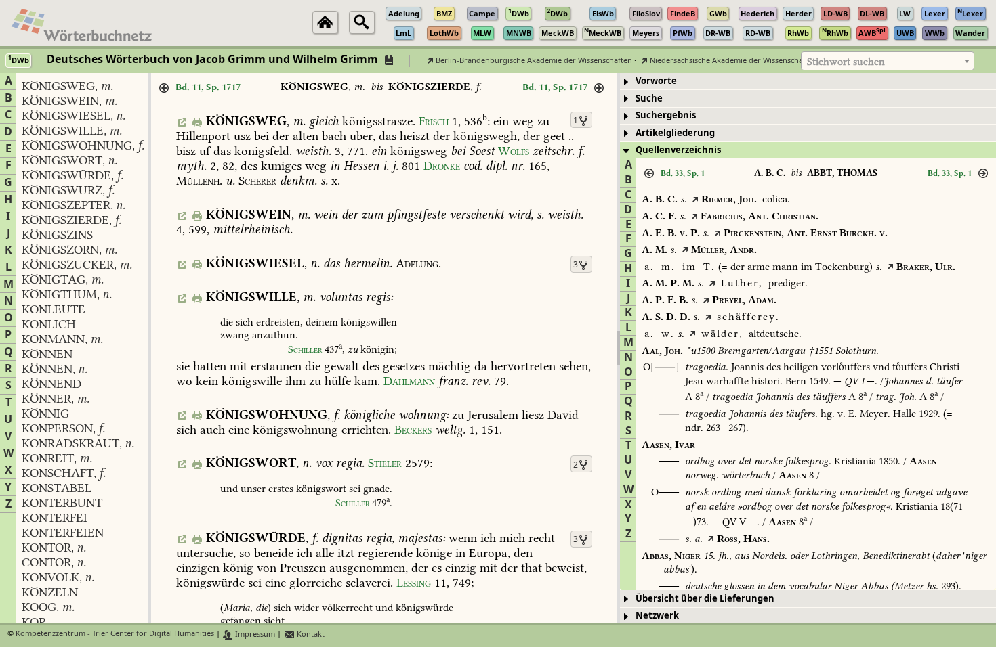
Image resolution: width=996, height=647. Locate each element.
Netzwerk (657, 615)
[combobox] (887, 60)
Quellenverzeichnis (678, 149)
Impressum (254, 634)
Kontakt (310, 634)
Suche (649, 98)
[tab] (808, 81)
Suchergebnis (666, 115)
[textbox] (888, 61)
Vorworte (656, 80)
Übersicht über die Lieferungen (705, 598)
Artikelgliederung (675, 133)
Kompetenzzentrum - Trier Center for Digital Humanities (115, 634)
